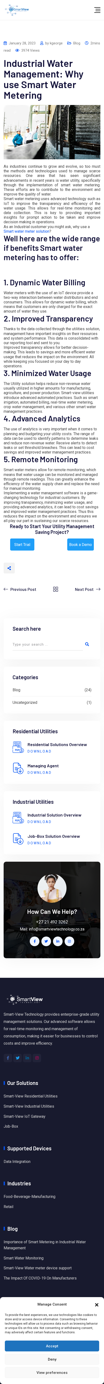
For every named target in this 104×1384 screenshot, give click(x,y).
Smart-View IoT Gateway (24, 1116)
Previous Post (23, 589)
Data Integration (17, 1161)
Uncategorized (25, 702)
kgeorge (56, 43)
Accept (52, 1346)
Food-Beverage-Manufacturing (29, 1196)
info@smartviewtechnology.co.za (56, 929)
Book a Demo (80, 544)
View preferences (52, 1372)
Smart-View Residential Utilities (31, 1096)
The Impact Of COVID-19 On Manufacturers (40, 1278)
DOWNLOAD (40, 751)
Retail (8, 1206)
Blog (76, 43)
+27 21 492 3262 (52, 921)
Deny (52, 1359)
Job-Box (11, 1126)
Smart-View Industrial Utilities (29, 1106)
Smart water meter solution (26, 231)
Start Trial (22, 544)
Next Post (84, 589)
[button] (96, 1304)
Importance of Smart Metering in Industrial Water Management (45, 1245)
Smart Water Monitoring (24, 1258)
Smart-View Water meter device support (38, 1268)
